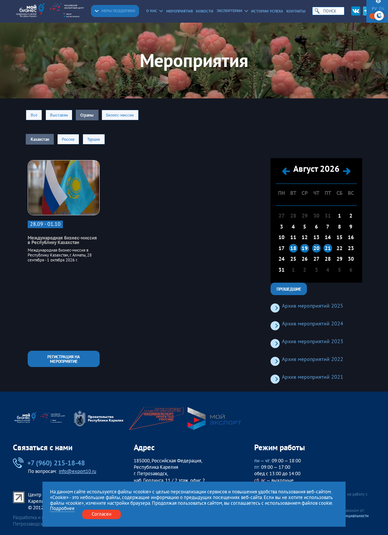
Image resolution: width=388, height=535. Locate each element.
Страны (87, 115)
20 (316, 248)
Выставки (59, 115)
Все (34, 115)
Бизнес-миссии (120, 115)
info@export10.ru (77, 471)
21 (328, 248)
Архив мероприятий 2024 (312, 323)
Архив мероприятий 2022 (312, 359)
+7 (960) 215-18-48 (56, 462)
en (381, 8)
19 (305, 248)
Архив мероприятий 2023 (312, 341)
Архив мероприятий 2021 (312, 377)
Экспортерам (229, 11)
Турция (93, 139)
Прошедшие (289, 289)
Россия (68, 139)
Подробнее (62, 509)
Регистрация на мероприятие (63, 359)
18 (293, 248)
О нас (151, 11)
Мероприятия (179, 11)
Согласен (101, 514)
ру (374, 8)
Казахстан (40, 139)
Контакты (295, 11)
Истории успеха (267, 11)
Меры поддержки (118, 10)
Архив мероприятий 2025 (312, 306)
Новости (204, 11)
